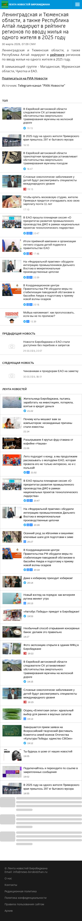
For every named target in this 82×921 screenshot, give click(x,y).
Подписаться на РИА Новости (24, 78)
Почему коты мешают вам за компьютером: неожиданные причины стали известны (47, 423)
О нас (8, 878)
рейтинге (57, 55)
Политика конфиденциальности (26, 898)
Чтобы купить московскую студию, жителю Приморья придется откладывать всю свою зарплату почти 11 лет (51, 200)
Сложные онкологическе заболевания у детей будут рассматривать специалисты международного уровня (50, 180)
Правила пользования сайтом (24, 904)
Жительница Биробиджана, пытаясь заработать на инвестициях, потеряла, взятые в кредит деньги (48, 402)
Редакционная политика (21, 891)
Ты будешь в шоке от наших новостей (47, 751)
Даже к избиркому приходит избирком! (48, 578)
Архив (9, 910)
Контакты (11, 885)
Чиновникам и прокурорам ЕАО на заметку (50, 371)
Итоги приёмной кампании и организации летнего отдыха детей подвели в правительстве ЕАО (49, 245)
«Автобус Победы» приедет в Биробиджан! (51, 611)
